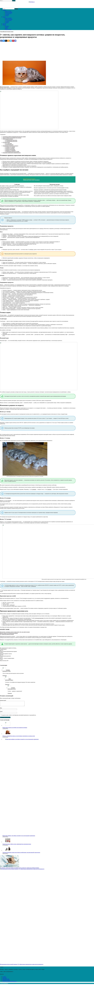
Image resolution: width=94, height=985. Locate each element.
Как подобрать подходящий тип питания (12, 137)
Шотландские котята (4, 86)
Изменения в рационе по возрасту (10, 145)
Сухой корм (8, 143)
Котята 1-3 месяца (9, 148)
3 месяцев (49, 489)
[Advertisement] (37, 51)
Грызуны (4, 23)
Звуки (6, 28)
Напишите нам (6, 978)
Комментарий (3, 700)
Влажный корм (9, 144)
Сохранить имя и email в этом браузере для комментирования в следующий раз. (18, 715)
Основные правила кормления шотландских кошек (14, 136)
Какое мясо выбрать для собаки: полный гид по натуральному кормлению (19, 835)
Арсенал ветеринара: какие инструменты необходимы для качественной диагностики (21, 852)
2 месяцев (34, 489)
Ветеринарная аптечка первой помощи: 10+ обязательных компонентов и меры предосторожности (21, 964)
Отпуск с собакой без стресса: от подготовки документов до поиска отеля (19, 735)
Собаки (4, 9)
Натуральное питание (8, 138)
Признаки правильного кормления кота (12, 152)
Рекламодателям (6, 980)
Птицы (6, 27)
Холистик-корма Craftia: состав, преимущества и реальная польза (17, 844)
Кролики (7, 26)
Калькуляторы (8, 29)
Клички (7, 15)
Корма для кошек (9, 19)
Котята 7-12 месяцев (10, 150)
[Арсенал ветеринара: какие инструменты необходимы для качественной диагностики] (7, 850)
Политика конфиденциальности (10, 981)
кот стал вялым (32, 285)
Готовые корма (6, 142)
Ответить (5, 675)
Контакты (5, 977)
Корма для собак (8, 12)
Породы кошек (8, 18)
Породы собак (8, 11)
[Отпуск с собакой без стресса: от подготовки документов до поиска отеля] (7, 733)
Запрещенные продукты (11, 141)
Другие (4, 24)
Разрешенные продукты (11, 140)
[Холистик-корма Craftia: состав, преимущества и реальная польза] (7, 841)
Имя (1, 707)
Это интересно (8, 13)
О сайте (4, 976)
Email (1, 711)
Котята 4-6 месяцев (10, 149)
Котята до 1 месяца (10, 146)
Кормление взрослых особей (12, 151)
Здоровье (7, 14)
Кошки (4, 16)
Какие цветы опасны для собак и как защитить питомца (15, 727)
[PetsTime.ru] (37, 4)
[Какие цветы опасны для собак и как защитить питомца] (7, 725)
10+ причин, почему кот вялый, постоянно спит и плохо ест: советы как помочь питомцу (19, 867)
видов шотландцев (39, 618)
